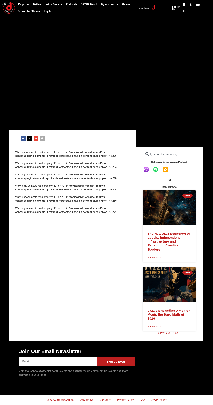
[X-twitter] (191, 5)
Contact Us (86, 399)
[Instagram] (184, 11)
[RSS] (167, 169)
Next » (176, 332)
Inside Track (52, 4)
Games (126, 4)
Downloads (143, 8)
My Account (108, 4)
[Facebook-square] (184, 5)
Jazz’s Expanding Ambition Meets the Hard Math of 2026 (169, 314)
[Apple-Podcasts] (147, 169)
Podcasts (71, 4)
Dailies (37, 4)
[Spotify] (157, 169)
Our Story (105, 399)
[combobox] (169, 154)
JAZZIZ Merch (89, 4)
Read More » (154, 257)
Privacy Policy (125, 399)
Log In (47, 11)
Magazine (23, 4)
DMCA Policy (159, 399)
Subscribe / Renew (29, 11)
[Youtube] (198, 5)
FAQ (142, 399)
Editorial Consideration (60, 399)
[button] (23, 138)
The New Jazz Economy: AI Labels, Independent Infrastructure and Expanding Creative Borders (169, 241)
